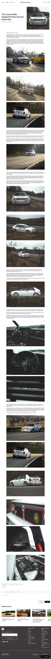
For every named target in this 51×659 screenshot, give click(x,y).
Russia (4, 586)
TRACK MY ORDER (31, 636)
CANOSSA (43, 636)
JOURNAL (7, 2)
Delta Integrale (5, 584)
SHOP (10, 2)
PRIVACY (29, 640)
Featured (11, 584)
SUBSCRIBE (9, 638)
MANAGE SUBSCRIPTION (32, 643)
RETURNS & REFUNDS (31, 638)
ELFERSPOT (43, 645)
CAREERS (29, 641)
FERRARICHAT (43, 634)
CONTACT (29, 635)
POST (13, 2)
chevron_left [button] (46, 606)
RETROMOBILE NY (44, 642)
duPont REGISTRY (44, 631)
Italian (16, 584)
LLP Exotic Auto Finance (45, 647)
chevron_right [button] (48, 606)
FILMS (3, 2)
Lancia (21, 584)
